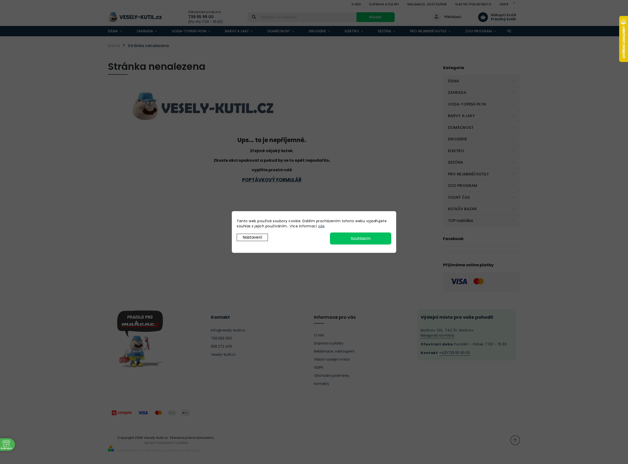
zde (321, 226)
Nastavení (252, 237)
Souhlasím (361, 238)
